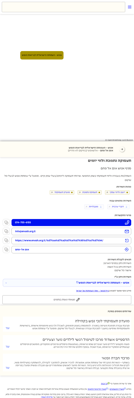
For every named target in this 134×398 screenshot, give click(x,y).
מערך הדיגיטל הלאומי (97, 389)
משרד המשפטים (117, 389)
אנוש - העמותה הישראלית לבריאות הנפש (104, 282)
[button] (63, 7)
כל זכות (104, 384)
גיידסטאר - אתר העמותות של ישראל (92, 291)
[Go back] (122, 149)
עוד (7, 328)
